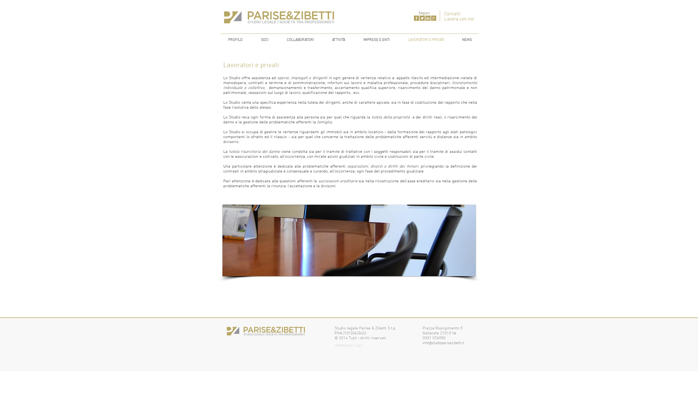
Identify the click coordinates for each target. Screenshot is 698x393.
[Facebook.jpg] (416, 18)
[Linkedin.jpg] (428, 18)
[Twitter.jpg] (422, 18)
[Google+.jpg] (433, 18)
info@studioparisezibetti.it (443, 343)
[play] (464, 271)
